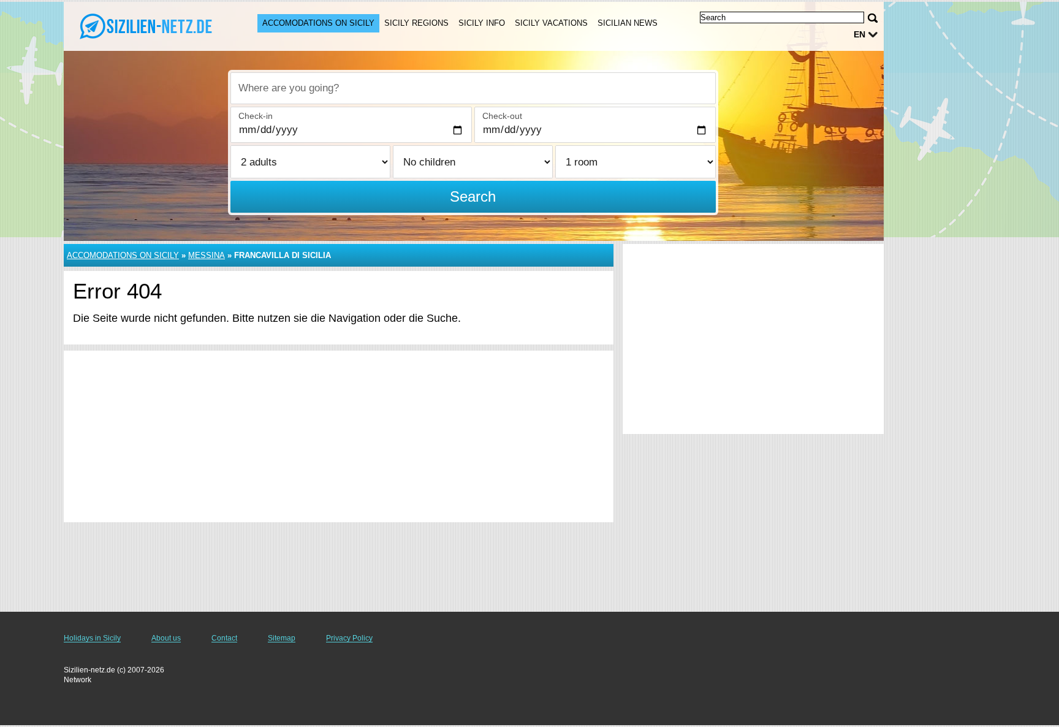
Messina (206, 255)
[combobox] (473, 88)
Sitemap (281, 638)
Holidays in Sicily (92, 638)
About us (166, 638)
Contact (224, 638)
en (859, 34)
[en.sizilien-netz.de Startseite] (148, 25)
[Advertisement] (338, 436)
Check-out (502, 116)
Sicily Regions (416, 23)
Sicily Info (481, 23)
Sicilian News (628, 23)
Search (473, 196)
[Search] (873, 18)
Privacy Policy (349, 638)
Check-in (255, 116)
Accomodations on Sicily (318, 23)
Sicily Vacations (551, 23)
